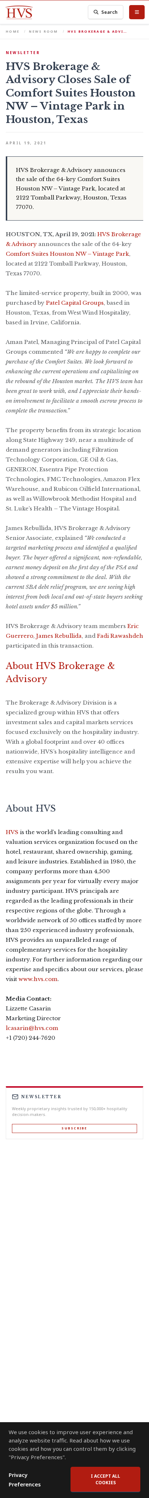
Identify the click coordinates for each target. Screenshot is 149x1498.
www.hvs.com (38, 979)
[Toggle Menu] (137, 12)
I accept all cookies (105, 1479)
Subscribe (74, 1128)
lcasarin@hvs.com (32, 1028)
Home (13, 31)
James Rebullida (59, 635)
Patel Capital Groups (75, 302)
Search (109, 12)
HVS (12, 832)
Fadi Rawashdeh (120, 635)
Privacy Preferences (25, 1479)
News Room (43, 31)
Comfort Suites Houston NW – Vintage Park (67, 253)
